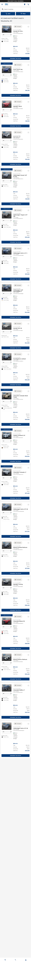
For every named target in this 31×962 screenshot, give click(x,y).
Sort (9, 13)
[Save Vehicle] (28, 27)
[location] (25, 4)
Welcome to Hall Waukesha (15, 1)
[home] (6, 4)
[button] (15, 58)
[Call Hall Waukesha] (28, 4)
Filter (24, 13)
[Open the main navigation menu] (2, 4)
